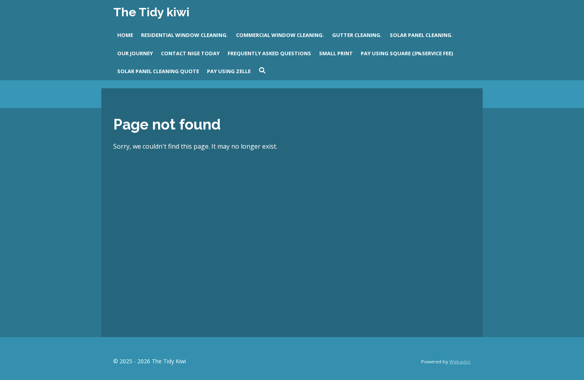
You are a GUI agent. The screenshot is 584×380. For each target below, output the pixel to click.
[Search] (262, 70)
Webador (460, 361)
